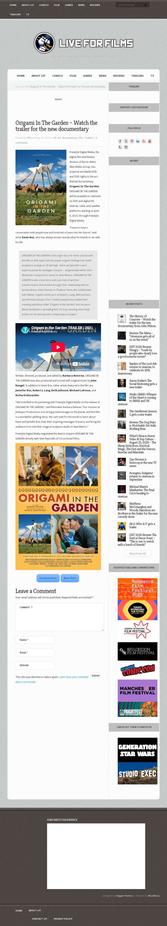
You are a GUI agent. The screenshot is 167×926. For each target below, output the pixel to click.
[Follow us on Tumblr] (120, 147)
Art (59, 137)
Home (13, 5)
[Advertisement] (63, 107)
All (26, 86)
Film (57, 5)
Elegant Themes (124, 896)
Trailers (15, 14)
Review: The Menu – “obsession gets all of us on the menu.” (141, 336)
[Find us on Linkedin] (137, 141)
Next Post (70, 578)
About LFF (28, 5)
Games (69, 5)
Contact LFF (39, 919)
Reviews (95, 5)
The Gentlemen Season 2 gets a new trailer (143, 413)
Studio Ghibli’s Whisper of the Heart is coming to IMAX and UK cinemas (137, 399)
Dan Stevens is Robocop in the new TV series (143, 462)
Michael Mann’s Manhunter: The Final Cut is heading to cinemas (136, 492)
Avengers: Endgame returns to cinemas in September (141, 476)
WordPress (154, 896)
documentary (69, 137)
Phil (29, 137)
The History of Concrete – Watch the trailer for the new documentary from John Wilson (137, 321)
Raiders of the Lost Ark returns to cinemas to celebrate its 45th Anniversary (137, 369)
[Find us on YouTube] (149, 141)
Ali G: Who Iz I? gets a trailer (142, 525)
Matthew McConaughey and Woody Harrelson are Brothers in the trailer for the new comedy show (137, 510)
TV (27, 14)
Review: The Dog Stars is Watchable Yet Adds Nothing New (142, 425)
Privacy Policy (63, 919)
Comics (44, 5)
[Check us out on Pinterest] (132, 141)
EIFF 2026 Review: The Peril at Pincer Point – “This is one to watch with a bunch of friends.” (137, 540)
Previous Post (48, 578)
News (81, 5)
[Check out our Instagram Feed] (126, 147)
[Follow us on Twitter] (126, 141)
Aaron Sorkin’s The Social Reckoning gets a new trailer (143, 383)
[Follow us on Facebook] (120, 141)
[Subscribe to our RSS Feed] (143, 141)
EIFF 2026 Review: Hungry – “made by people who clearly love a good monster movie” (137, 352)
